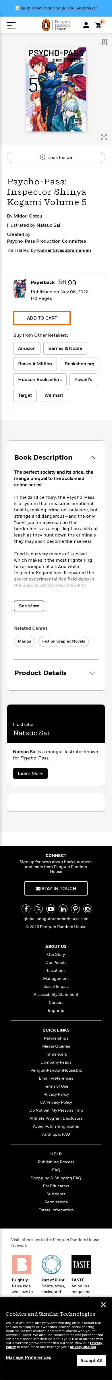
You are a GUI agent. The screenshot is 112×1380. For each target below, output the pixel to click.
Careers (56, 1002)
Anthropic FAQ (56, 1134)
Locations (56, 970)
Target (25, 395)
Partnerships (56, 1038)
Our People (56, 962)
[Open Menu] (11, 25)
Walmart (54, 395)
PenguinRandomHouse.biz (56, 1070)
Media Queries (56, 1046)
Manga (24, 641)
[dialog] (56, 1338)
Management (56, 978)
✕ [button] (103, 1305)
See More (29, 606)
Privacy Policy (56, 1094)
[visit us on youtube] (50, 908)
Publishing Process (56, 1162)
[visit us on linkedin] (63, 908)
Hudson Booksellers (40, 379)
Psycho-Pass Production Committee (46, 241)
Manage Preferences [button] (28, 1357)
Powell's (83, 379)
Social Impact (56, 986)
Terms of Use (56, 1086)
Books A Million (35, 364)
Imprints (56, 1010)
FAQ (56, 1170)
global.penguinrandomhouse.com (56, 919)
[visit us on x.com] (38, 908)
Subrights (56, 1194)
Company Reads (56, 1062)
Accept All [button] (91, 1360)
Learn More (32, 774)
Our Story (56, 954)
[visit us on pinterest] (75, 908)
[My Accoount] (86, 25)
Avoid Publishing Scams (56, 1126)
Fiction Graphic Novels (63, 641)
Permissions (56, 1202)
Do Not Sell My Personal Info (56, 1110)
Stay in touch (58, 889)
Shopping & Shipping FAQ (56, 1178)
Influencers (56, 1054)
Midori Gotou (27, 216)
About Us (56, 946)
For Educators (56, 1186)
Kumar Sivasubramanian (64, 250)
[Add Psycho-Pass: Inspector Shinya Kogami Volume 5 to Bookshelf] (104, 42)
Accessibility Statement (56, 994)
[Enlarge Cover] (104, 137)
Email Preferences (56, 1078)
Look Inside (59, 157)
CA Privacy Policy (56, 1102)
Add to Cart (42, 318)
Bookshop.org (79, 364)
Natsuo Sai (48, 225)
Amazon (27, 348)
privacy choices (83, 1347)
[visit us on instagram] (87, 908)
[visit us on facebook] (26, 908)
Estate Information (56, 1210)
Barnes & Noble (65, 348)
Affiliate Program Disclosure (56, 1118)
